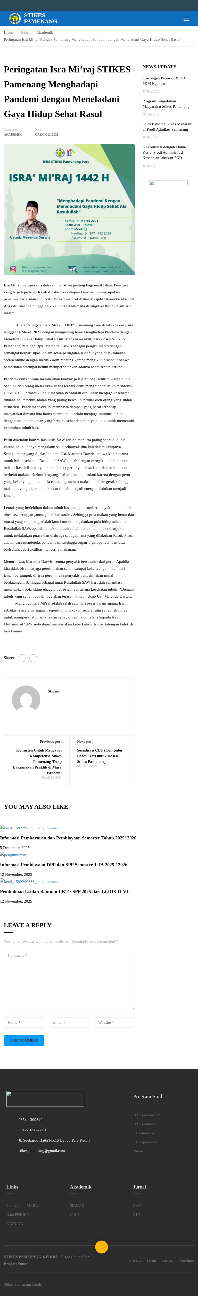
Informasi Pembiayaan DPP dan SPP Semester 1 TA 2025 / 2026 (63, 864)
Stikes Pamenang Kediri (23, 1284)
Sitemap (168, 1260)
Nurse (138, 1151)
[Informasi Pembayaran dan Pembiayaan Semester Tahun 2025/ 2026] (29, 828)
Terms (151, 1260)
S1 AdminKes (144, 1133)
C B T (74, 1214)
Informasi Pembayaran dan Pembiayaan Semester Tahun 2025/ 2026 (68, 837)
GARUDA (14, 1223)
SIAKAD (77, 1205)
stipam (53, 691)
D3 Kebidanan (145, 1124)
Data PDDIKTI (18, 1214)
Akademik (13, 134)
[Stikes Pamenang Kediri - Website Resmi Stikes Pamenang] (33, 18)
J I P (136, 1214)
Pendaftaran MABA (22, 1205)
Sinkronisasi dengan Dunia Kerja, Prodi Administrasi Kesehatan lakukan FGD (164, 152)
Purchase (186, 1260)
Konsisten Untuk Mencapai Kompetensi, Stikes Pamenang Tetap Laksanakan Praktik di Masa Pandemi (37, 761)
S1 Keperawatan (146, 1142)
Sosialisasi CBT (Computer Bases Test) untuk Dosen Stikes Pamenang (100, 756)
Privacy (135, 1260)
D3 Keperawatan (146, 1115)
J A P (137, 1205)
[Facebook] (22, 658)
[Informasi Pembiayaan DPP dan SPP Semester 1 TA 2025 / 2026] (13, 855)
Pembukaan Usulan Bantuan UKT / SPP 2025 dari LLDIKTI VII (65, 891)
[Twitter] (33, 658)
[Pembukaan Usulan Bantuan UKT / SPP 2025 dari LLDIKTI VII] (29, 881)
